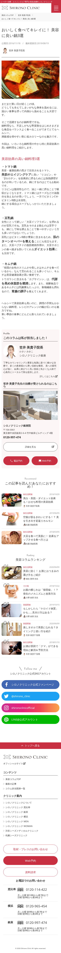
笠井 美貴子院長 (24, 15)
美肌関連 (27, 604)
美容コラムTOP (8, 15)
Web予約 (30, 860)
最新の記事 (10, 783)
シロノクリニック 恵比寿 (17, 807)
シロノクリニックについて (18, 802)
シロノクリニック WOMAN (19, 826)
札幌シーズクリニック (16, 835)
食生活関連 (28, 494)
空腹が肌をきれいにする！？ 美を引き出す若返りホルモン (41, 518)
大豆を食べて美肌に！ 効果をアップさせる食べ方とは (41, 537)
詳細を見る (30, 446)
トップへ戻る (32, 745)
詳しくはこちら (47, 376)
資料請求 (30, 872)
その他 (26, 586)
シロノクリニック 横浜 (16, 816)
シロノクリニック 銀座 (16, 812)
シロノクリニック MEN (17, 821)
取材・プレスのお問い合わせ (30, 849)
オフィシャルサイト (13, 763)
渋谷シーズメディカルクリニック (21, 830)
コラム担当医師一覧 (15, 788)
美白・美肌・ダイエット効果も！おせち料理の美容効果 (39, 500)
